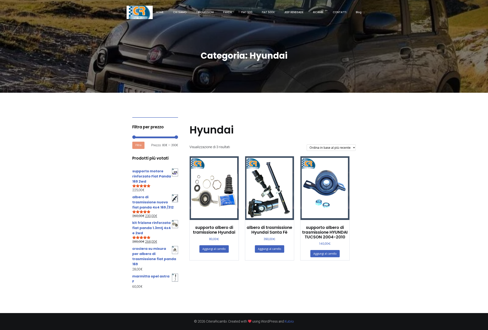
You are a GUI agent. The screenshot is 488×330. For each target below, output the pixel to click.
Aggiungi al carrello (214, 249)
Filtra (138, 145)
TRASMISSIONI (205, 12)
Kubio (289, 321)
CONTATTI (339, 12)
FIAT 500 (246, 12)
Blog (358, 12)
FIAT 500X (268, 12)
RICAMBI (318, 12)
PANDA (227, 12)
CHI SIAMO (180, 12)
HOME (160, 12)
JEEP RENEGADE (293, 12)
